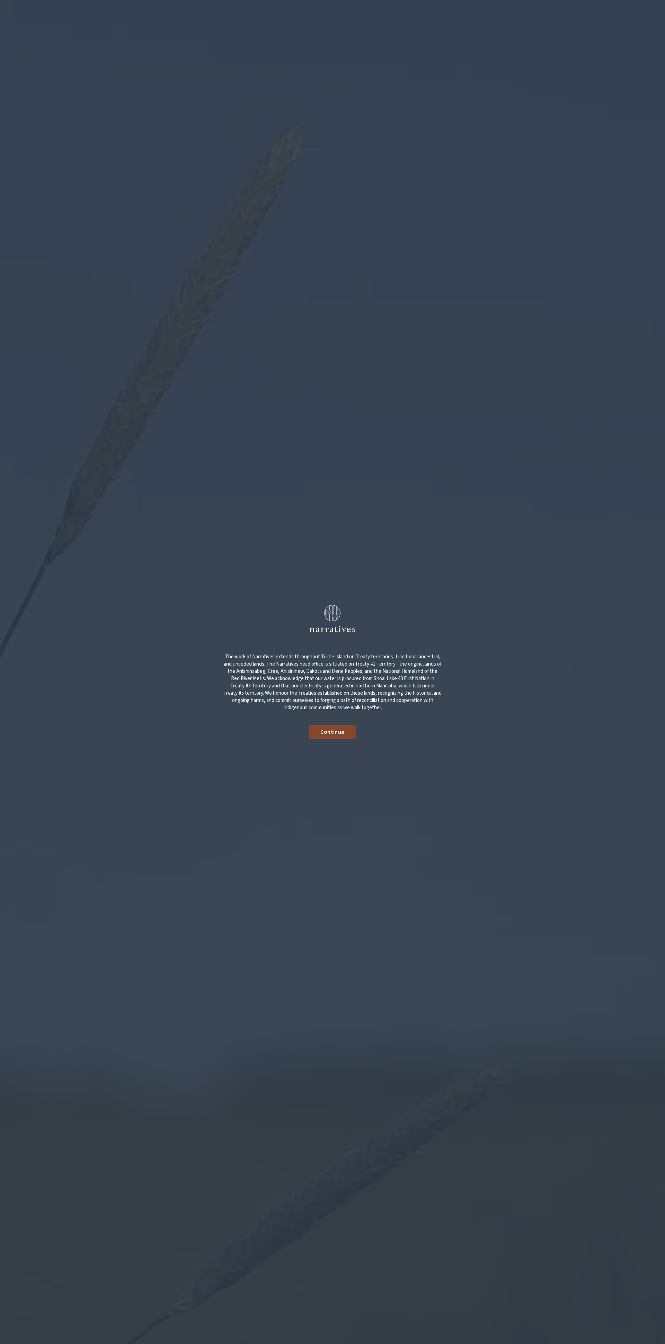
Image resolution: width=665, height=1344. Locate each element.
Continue (332, 732)
